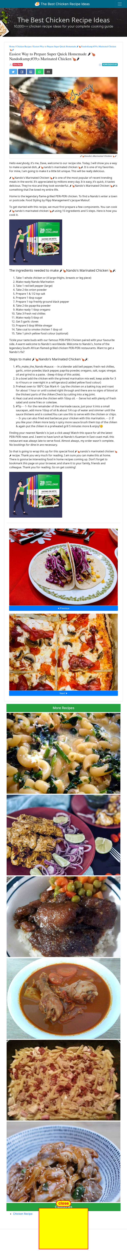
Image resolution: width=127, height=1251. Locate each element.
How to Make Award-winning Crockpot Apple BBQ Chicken (64, 915)
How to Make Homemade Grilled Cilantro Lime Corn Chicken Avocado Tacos (63, 565)
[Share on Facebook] (22, 71)
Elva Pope (17, 64)
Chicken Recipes (24, 46)
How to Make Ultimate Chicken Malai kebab (63, 834)
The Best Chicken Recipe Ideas (65, 4)
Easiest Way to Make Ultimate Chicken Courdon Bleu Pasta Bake (63, 1079)
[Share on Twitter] (13, 71)
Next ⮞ (63, 693)
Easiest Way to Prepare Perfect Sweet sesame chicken (63, 1160)
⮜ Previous (63, 608)
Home (12, 46)
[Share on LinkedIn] (31, 71)
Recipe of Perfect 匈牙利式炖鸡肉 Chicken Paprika (64, 997)
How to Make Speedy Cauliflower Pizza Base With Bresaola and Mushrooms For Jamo (63, 651)
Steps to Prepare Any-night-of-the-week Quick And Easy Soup (63, 752)
